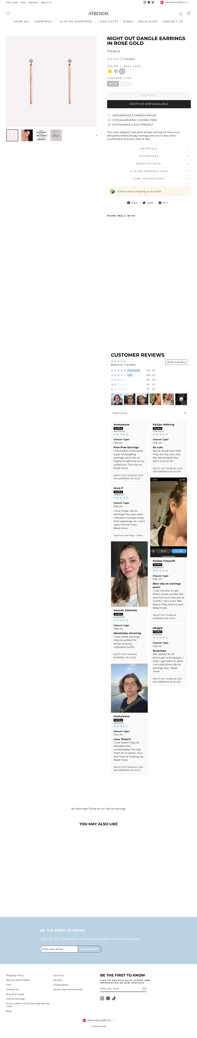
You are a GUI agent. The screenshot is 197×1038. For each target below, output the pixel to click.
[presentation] (119, 336)
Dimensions (149, 156)
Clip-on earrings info (149, 171)
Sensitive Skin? (149, 164)
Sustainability (61, 985)
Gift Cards (12, 2)
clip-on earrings (116, 808)
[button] (115, 59)
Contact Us (173, 21)
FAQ (23, 2)
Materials (149, 148)
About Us (46, 2)
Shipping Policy (15, 975)
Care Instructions (149, 178)
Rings (128, 21)
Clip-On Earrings (76, 21)
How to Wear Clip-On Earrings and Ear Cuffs (28, 1005)
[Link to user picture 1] (168, 517)
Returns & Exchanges (18, 980)
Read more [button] (121, 468)
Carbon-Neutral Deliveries (67, 989)
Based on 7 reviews (123, 364)
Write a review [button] (176, 362)
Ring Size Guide (15, 994)
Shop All (22, 21)
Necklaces (148, 21)
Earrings (44, 21)
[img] (129, 434)
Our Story (58, 975)
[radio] (110, 71)
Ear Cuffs (109, 21)
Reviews (33, 2)
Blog (9, 1011)
